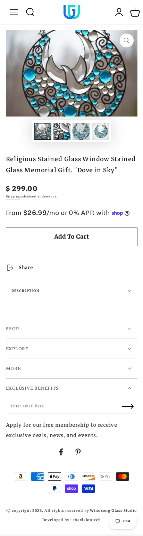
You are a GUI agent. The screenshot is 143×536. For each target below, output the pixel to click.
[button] (30, 12)
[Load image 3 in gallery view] (81, 131)
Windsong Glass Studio (113, 510)
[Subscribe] (129, 406)
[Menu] (14, 12)
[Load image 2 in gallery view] (61, 131)
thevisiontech (87, 520)
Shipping (13, 196)
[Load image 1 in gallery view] (42, 131)
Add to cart (71, 236)
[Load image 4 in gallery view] (100, 131)
